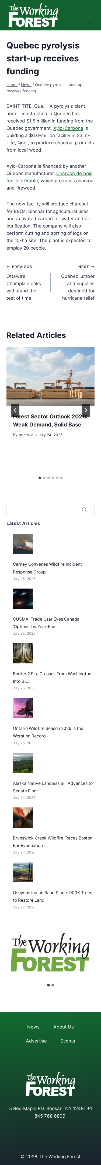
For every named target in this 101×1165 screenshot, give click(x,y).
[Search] (84, 509)
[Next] (86, 410)
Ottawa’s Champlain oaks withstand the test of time (23, 283)
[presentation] (50, 376)
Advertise (36, 1041)
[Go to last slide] (15, 410)
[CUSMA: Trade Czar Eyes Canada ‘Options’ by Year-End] (23, 599)
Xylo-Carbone (68, 128)
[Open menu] (90, 15)
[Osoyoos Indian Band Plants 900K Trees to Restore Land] (23, 872)
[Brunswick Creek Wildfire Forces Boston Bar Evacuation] (23, 817)
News (33, 1027)
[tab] (40, 478)
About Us (63, 1027)
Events (68, 1041)
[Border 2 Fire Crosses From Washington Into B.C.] (23, 653)
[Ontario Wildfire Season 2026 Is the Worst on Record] (23, 708)
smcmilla (25, 435)
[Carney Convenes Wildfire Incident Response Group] (23, 544)
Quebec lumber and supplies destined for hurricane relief (78, 283)
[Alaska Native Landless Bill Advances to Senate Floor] (23, 763)
